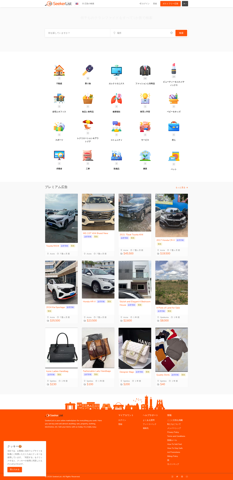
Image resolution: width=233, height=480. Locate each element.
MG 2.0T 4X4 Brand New (95, 233)
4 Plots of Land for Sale (168, 307)
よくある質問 (148, 420)
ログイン (145, 3)
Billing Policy (172, 456)
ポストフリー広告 (170, 3)
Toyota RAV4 (52, 245)
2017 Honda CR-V (165, 240)
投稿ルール (172, 440)
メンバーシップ (174, 428)
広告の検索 (89, 3)
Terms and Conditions (176, 436)
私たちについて (174, 424)
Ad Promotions (173, 452)
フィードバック (149, 424)
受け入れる (15, 469)
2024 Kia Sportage (55, 307)
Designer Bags (127, 371)
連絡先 (146, 428)
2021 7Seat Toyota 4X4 (131, 234)
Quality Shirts (163, 374)
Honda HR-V (89, 301)
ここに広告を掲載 (175, 420)
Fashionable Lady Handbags (97, 371)
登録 (155, 3)
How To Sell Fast (174, 444)
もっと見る (180, 187)
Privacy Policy (173, 432)
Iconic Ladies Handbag (57, 371)
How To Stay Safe (175, 448)
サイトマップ (173, 464)
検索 (181, 33)
